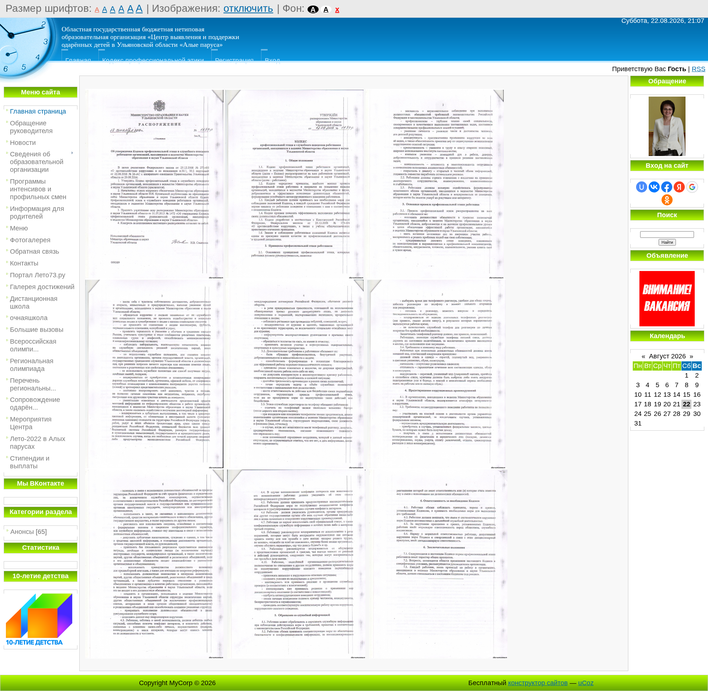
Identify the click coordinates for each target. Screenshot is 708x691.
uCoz (586, 683)
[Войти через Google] (692, 187)
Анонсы (22, 531)
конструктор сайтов (538, 683)
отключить (248, 8)
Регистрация (234, 60)
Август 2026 (667, 356)
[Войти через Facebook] (666, 186)
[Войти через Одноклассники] (667, 199)
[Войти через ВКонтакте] (654, 186)
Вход (272, 60)
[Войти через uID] (641, 186)
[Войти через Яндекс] (679, 186)
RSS (698, 69)
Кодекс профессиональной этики (153, 60)
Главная (78, 60)
